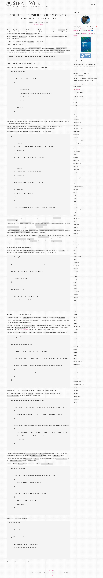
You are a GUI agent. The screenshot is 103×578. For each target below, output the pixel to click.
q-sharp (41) (76, 332)
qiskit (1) (75, 338)
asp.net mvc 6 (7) (77, 122)
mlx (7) (75, 259)
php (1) (75, 320)
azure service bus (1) (78, 140)
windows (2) (76, 393)
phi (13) (75, 317)
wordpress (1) (77, 399)
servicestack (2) (77, 364)
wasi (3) (75, 387)
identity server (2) (77, 210)
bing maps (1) (77, 151)
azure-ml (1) (76, 146)
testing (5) (76, 373)
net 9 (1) (75, 288)
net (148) (75, 274)
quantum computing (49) (79, 341)
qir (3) (75, 335)
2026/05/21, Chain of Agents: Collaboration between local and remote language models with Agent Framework (85, 80)
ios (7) (75, 221)
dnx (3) (75, 172)
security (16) (76, 358)
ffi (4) (75, 195)
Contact (94, 4)
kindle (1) (76, 236)
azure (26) (76, 137)
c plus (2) (76, 157)
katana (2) (76, 233)
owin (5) (75, 314)
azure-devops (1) (77, 143)
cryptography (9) (77, 163)
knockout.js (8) (77, 239)
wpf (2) (75, 402)
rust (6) (75, 349)
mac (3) (75, 250)
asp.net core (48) (77, 116)
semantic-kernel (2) (78, 361)
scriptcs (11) (76, 352)
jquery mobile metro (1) (79, 230)
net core (36, 24)
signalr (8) (76, 367)
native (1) (76, 271)
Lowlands (89, 30)
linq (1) (75, 247)
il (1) (75, 215)
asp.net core (40, 24)
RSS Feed (51, 570)
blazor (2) (76, 154)
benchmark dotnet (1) (78, 148)
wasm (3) (76, 390)
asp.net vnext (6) (77, 125)
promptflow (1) (77, 326)
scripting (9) (76, 355)
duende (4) (76, 180)
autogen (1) (76, 134)
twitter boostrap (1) (78, 375)
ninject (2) (76, 297)
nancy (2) (76, 268)
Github (84, 33)
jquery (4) (76, 227)
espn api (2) (76, 189)
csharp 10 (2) (76, 169)
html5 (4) (76, 207)
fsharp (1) (76, 198)
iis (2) (75, 212)
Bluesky (75, 35)
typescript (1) (76, 378)
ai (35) (75, 99)
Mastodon (90, 33)
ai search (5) (76, 105)
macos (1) (76, 253)
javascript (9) (76, 224)
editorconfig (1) (77, 183)
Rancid (89, 28)
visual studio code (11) (79, 384)
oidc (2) (75, 303)
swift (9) (75, 370)
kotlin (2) (76, 242)
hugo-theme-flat (54, 575)
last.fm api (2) (77, 244)
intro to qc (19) (77, 218)
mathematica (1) (77, 256)
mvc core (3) (76, 265)
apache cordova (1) (78, 108)
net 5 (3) (75, 277)
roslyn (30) (76, 346)
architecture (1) (77, 111)
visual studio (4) (77, 381)
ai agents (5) (76, 102)
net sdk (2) (76, 294)
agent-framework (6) (78, 96)
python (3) (76, 329)
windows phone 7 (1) (78, 396)
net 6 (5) (75, 279)
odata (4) (75, 300)
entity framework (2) (78, 186)
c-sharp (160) (76, 160)
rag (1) (75, 343)
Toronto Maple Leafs (80, 28)
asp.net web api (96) (78, 128)
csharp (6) (76, 166)
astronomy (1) (77, 131)
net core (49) (76, 291)
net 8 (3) (75, 285)
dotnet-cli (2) (76, 175)
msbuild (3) (76, 262)
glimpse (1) (76, 204)
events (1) (76, 192)
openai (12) (76, 309)
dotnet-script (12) (77, 178)
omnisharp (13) (77, 306)
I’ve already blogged (24, 329)
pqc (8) (75, 323)
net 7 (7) (75, 282)
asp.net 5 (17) (77, 114)
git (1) (75, 201)
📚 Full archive (77, 89)
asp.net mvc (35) (77, 119)
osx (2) (75, 311)
